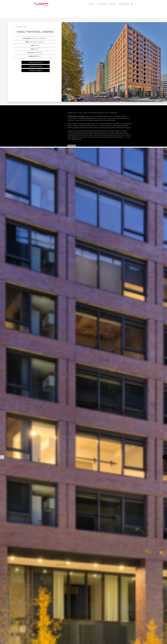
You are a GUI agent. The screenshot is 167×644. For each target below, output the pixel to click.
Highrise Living (21, 27)
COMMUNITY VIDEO (35, 66)
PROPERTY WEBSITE (36, 70)
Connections (124, 4)
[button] (132, 4)
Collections (102, 4)
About (91, 4)
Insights (113, 4)
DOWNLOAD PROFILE (35, 62)
